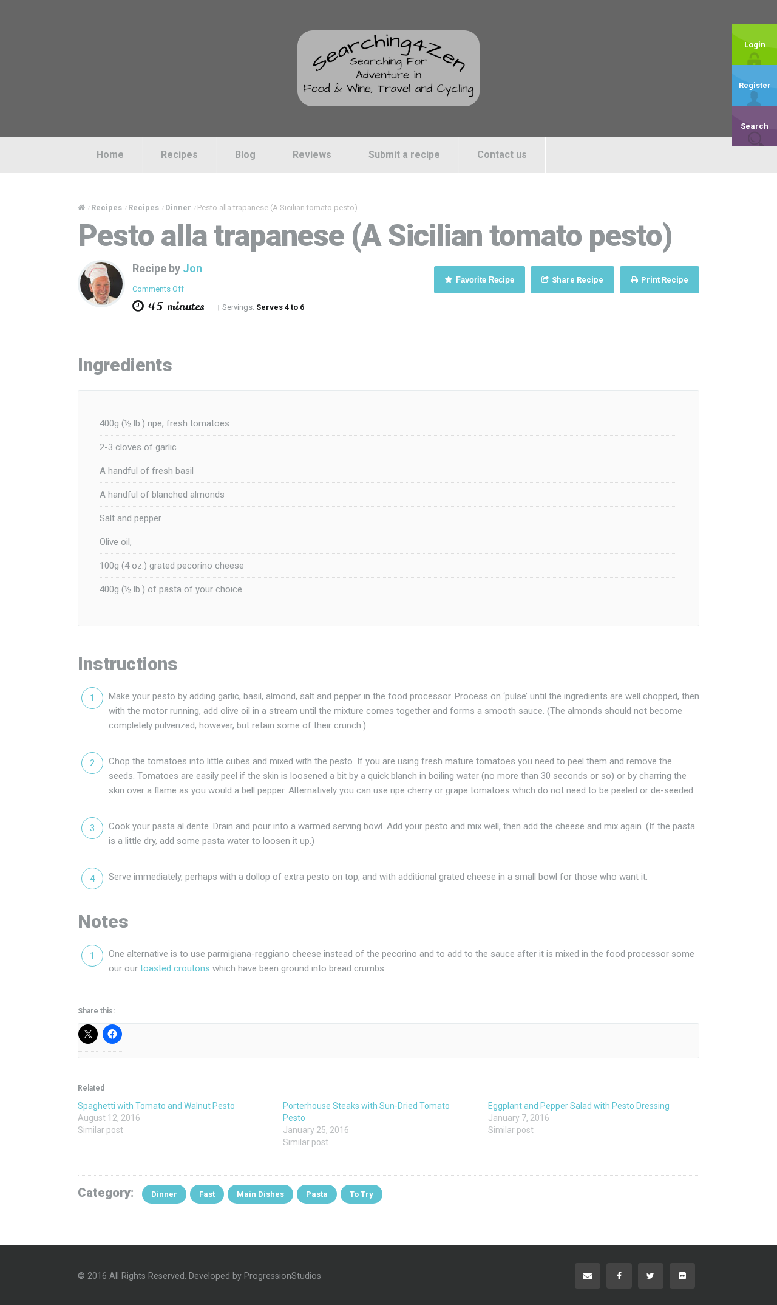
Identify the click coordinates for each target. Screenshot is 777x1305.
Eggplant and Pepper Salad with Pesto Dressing (579, 1106)
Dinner (164, 1194)
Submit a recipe (404, 154)
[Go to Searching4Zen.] (81, 207)
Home (110, 154)
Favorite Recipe (483, 279)
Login (754, 44)
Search (755, 126)
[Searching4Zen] (388, 68)
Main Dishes (260, 1194)
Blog (245, 154)
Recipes (179, 154)
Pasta (317, 1194)
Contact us (502, 154)
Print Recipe (663, 279)
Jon (192, 268)
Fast (207, 1194)
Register (755, 85)
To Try (361, 1194)
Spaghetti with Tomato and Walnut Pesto (156, 1106)
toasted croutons (175, 968)
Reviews (312, 154)
